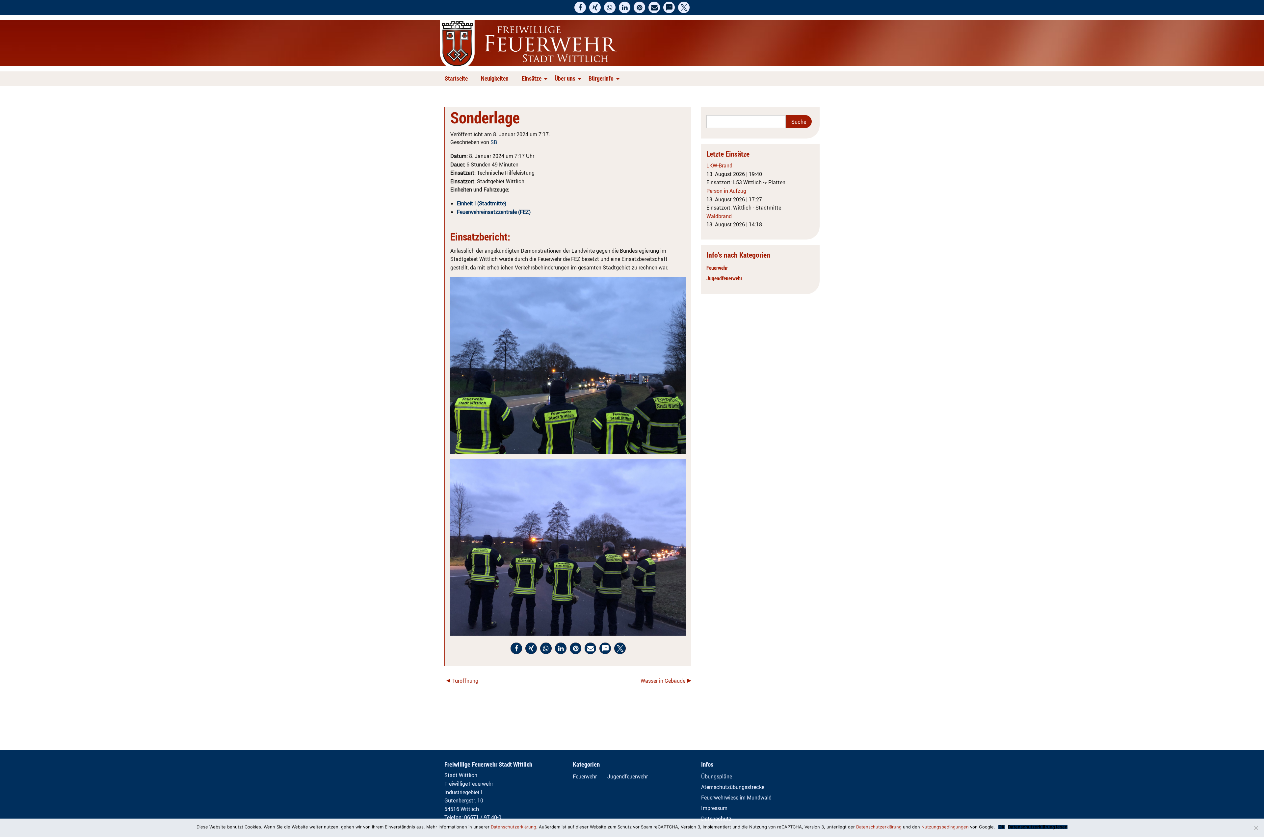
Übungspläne (716, 776)
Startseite (456, 78)
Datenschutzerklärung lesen (1037, 827)
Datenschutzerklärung (513, 826)
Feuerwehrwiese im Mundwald (736, 797)
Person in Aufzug (726, 190)
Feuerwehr (717, 267)
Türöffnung (465, 680)
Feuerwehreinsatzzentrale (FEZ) (494, 212)
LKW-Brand (719, 165)
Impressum (714, 808)
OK (1001, 827)
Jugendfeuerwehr (724, 278)
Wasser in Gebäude (663, 680)
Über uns (565, 78)
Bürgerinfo (601, 78)
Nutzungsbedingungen (945, 826)
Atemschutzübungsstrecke (732, 787)
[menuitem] (457, 78)
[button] (580, 7)
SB (493, 142)
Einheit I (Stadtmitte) (481, 203)
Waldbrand (719, 216)
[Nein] (1255, 827)
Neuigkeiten (495, 78)
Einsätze (531, 78)
